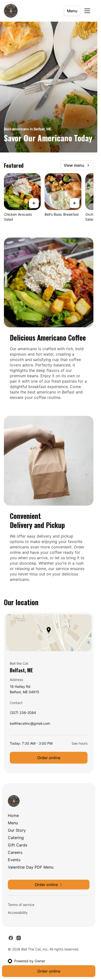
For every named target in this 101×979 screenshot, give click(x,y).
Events (14, 859)
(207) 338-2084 (23, 713)
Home (13, 815)
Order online (48, 757)
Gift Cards (17, 845)
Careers (15, 852)
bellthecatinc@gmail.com (30, 724)
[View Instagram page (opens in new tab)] (19, 938)
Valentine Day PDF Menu (30, 867)
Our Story (17, 830)
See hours (80, 743)
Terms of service (21, 905)
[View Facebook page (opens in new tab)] (11, 938)
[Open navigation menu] (87, 11)
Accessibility (18, 912)
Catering (16, 837)
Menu (72, 10)
